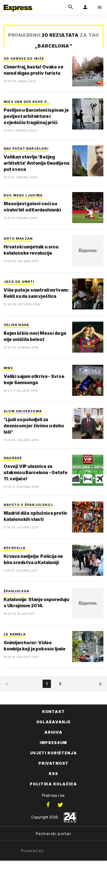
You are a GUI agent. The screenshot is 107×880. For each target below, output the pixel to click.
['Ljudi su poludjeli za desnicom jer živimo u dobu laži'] (87, 423)
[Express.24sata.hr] (18, 3)
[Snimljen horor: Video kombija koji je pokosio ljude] (87, 646)
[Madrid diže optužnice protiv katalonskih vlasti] (87, 517)
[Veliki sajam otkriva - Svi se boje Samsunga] (87, 380)
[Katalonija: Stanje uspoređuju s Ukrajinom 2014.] (87, 603)
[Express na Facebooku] (48, 805)
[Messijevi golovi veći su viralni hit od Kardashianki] (87, 207)
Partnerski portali (53, 833)
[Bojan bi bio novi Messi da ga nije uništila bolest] (87, 337)
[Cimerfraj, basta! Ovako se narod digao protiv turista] (87, 70)
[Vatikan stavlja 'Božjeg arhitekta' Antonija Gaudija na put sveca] (87, 160)
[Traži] (70, 7)
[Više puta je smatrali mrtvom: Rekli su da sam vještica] (87, 293)
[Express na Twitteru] (60, 805)
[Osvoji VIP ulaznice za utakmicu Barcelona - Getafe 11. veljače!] (87, 470)
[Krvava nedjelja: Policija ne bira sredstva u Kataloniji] (87, 560)
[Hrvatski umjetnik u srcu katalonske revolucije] (87, 250)
